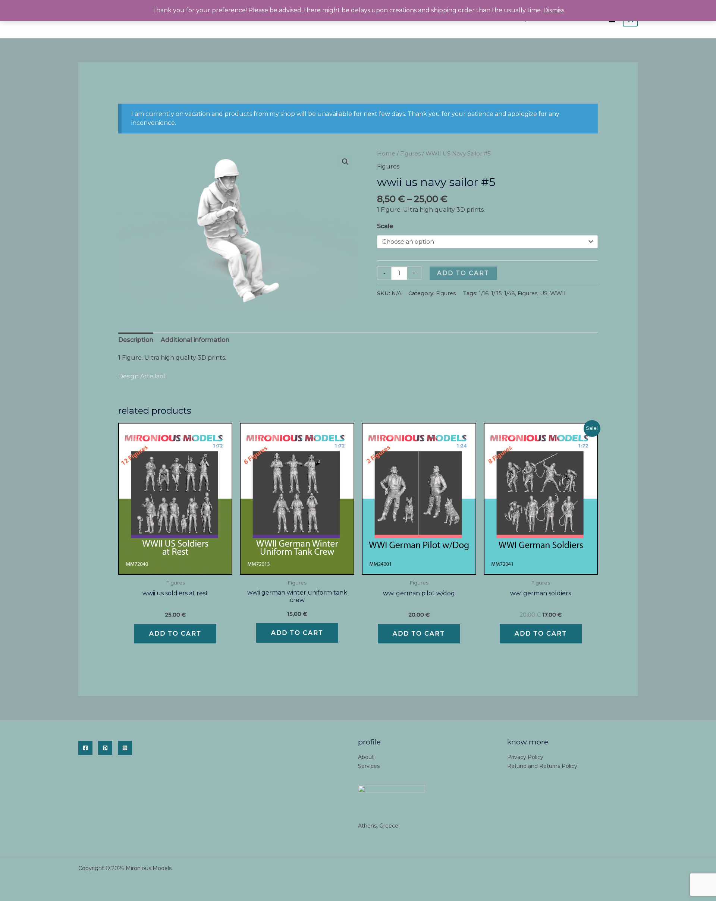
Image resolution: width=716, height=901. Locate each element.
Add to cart (463, 273)
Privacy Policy (525, 757)
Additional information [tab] (195, 339)
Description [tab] (135, 339)
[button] (345, 161)
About (366, 757)
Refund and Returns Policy (542, 766)
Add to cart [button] (175, 633)
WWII (558, 293)
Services (369, 766)
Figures (410, 153)
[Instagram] (125, 748)
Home (386, 153)
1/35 (496, 293)
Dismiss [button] (553, 10)
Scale (385, 226)
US (543, 293)
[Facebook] (85, 748)
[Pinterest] (105, 748)
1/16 (484, 293)
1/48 (509, 293)
